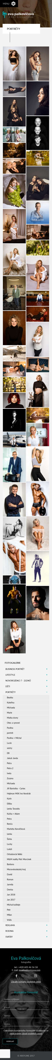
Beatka (10, 697)
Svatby (9, 936)
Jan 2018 (11, 894)
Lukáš (9, 849)
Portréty (10, 692)
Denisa (10, 889)
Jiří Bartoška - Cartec (16, 788)
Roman (10, 879)
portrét (10, 732)
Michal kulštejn (13, 904)
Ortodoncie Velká (14, 854)
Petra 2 (10, 768)
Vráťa (9, 919)
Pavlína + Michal (14, 737)
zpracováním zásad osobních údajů (26, 1033)
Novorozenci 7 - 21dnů (18, 680)
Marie (9, 712)
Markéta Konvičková (16, 828)
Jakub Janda (12, 758)
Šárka (9, 838)
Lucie (9, 742)
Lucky (9, 844)
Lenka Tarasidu (13, 808)
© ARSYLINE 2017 (26, 1055)
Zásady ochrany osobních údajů (26, 981)
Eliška (9, 803)
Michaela (11, 707)
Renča (9, 823)
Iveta (9, 773)
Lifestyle (10, 674)
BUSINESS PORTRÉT (14, 669)
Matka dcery (12, 717)
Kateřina (10, 702)
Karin (9, 798)
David (9, 874)
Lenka (9, 833)
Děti (7, 686)
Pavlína (10, 727)
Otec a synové (13, 722)
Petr (9, 909)
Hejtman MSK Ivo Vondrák (19, 793)
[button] (13, 3)
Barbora (10, 864)
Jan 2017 (11, 899)
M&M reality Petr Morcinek (19, 859)
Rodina (9, 930)
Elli (8, 753)
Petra (9, 763)
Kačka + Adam (13, 813)
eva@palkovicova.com (29, 969)
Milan (9, 914)
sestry (9, 748)
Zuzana (10, 778)
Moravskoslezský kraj (16, 869)
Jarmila (10, 884)
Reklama (10, 925)
